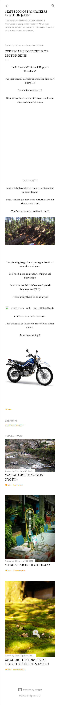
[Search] (53, 5)
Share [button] (7, 409)
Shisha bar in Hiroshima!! (27, 565)
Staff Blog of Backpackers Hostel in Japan (26, 13)
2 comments (18, 669)
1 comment (18, 485)
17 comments (19, 570)
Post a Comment (14, 425)
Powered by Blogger (32, 689)
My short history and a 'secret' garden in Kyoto (27, 662)
